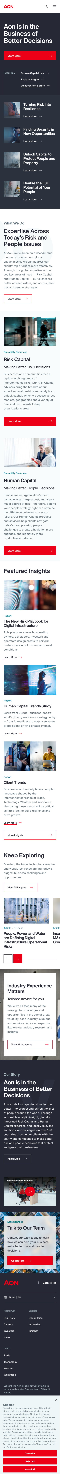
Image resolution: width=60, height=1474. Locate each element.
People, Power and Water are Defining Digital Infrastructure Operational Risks (25, 939)
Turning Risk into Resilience (37, 106)
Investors (9, 1331)
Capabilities (35, 1318)
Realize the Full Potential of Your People (36, 187)
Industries (34, 1324)
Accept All (30, 1469)
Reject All (30, 1461)
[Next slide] (18, 959)
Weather (8, 1368)
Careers (8, 1324)
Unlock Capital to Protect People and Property (39, 158)
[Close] (56, 1399)
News (7, 1337)
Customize (30, 1453)
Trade (7, 1355)
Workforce (10, 1375)
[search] (46, 6)
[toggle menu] (54, 6)
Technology (10, 1362)
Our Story (9, 1318)
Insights (33, 1331)
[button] (20, 887)
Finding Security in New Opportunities (39, 131)
